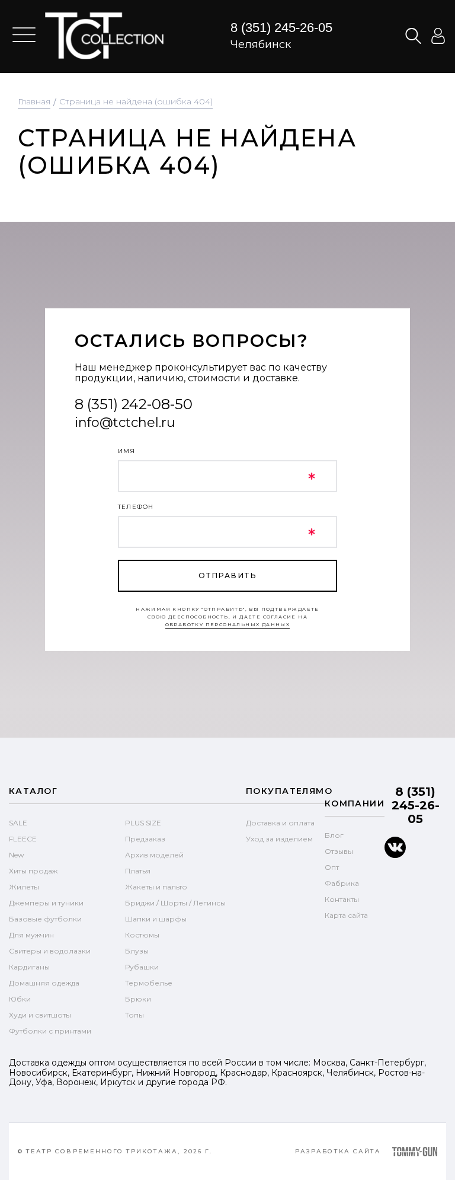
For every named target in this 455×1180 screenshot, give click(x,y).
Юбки (20, 998)
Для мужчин (31, 934)
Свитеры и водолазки (50, 950)
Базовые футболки (45, 918)
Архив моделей (154, 854)
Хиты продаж (33, 870)
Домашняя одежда (44, 982)
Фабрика (342, 883)
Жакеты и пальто (156, 886)
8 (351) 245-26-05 (281, 27)
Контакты (342, 899)
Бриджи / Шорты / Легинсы (175, 902)
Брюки (138, 998)
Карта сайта (346, 915)
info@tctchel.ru (125, 422)
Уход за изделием (279, 838)
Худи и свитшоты (40, 1014)
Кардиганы (29, 966)
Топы (134, 1014)
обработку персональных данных (227, 624)
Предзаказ (145, 838)
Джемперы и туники (46, 902)
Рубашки (142, 966)
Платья (137, 870)
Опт (332, 867)
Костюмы (142, 934)
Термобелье (148, 982)
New (16, 854)
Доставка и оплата (280, 822)
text (104, 35)
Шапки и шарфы (156, 918)
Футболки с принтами (50, 1030)
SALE (18, 822)
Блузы (137, 950)
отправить (227, 575)
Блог (334, 835)
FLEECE (23, 838)
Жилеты (24, 886)
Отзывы (339, 851)
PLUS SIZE (143, 822)
